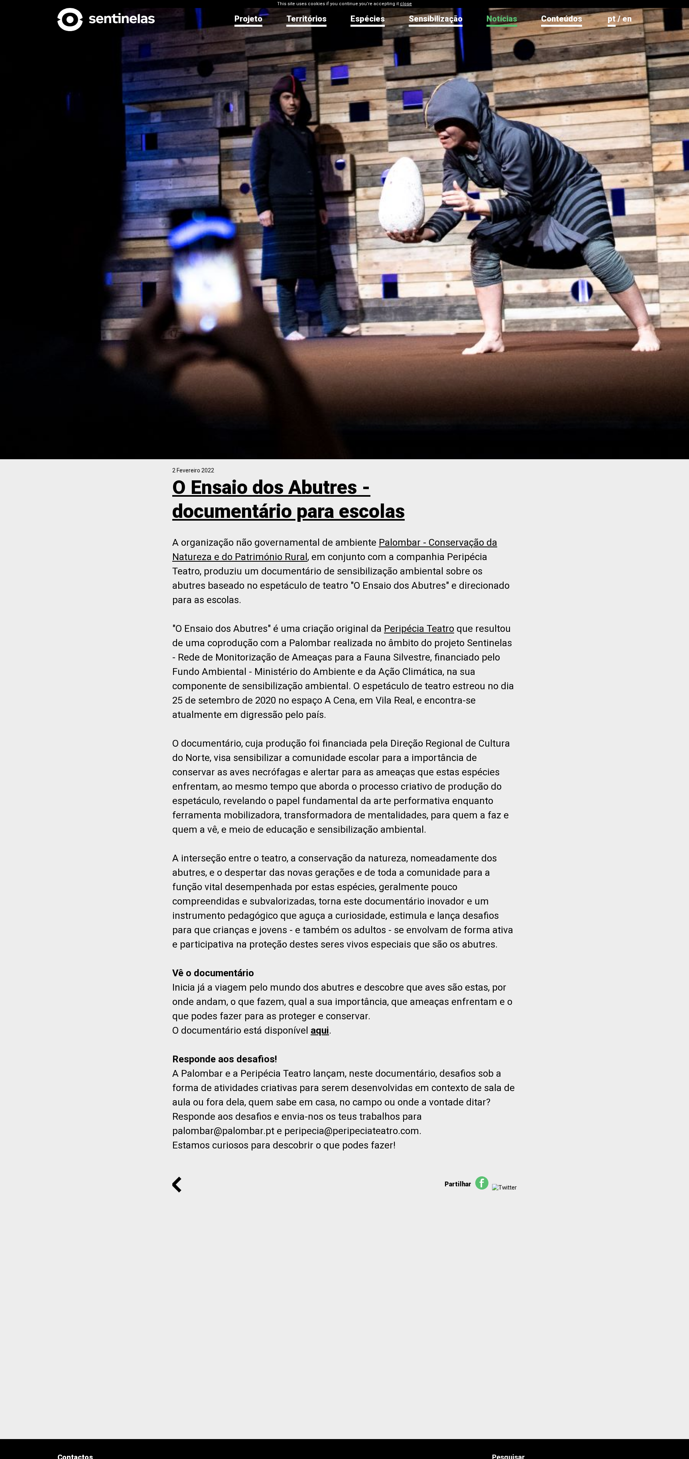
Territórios (306, 19)
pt (612, 19)
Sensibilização (436, 19)
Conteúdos (561, 19)
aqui (320, 1030)
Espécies (367, 19)
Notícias (501, 19)
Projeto (248, 19)
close (406, 3)
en (627, 19)
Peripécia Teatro (419, 628)
